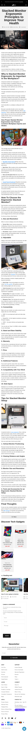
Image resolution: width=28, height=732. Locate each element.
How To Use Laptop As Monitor (10, 594)
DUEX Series (4, 669)
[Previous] (1, 2)
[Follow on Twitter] (5, 718)
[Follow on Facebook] (2, 718)
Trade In (16, 679)
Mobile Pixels (7, 539)
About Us (17, 684)
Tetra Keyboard (4, 676)
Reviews (17, 674)
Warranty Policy (4, 704)
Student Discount (18, 689)
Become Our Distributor (20, 694)
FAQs (16, 676)
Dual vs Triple (4, 687)
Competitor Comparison (6, 694)
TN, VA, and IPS (8, 284)
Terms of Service (19, 612)
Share (14, 516)
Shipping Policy (4, 706)
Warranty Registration (19, 672)
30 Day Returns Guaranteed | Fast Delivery (14, 1)
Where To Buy (18, 691)
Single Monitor (4, 679)
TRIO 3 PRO (20, 541)
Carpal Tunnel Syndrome (9, 182)
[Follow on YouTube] (12, 718)
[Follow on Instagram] (9, 718)
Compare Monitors (5, 691)
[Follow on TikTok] (15, 718)
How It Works (4, 684)
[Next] (26, 2)
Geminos (13, 274)
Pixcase (3, 674)
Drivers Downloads (19, 669)
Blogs (2, 696)
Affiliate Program (18, 687)
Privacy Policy (10, 612)
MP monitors (7, 510)
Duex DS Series (7, 564)
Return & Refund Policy (6, 709)
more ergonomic (15, 432)
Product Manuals (18, 667)
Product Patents (4, 702)
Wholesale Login (18, 696)
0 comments (23, 27)
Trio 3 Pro (3, 667)
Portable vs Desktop (5, 689)
